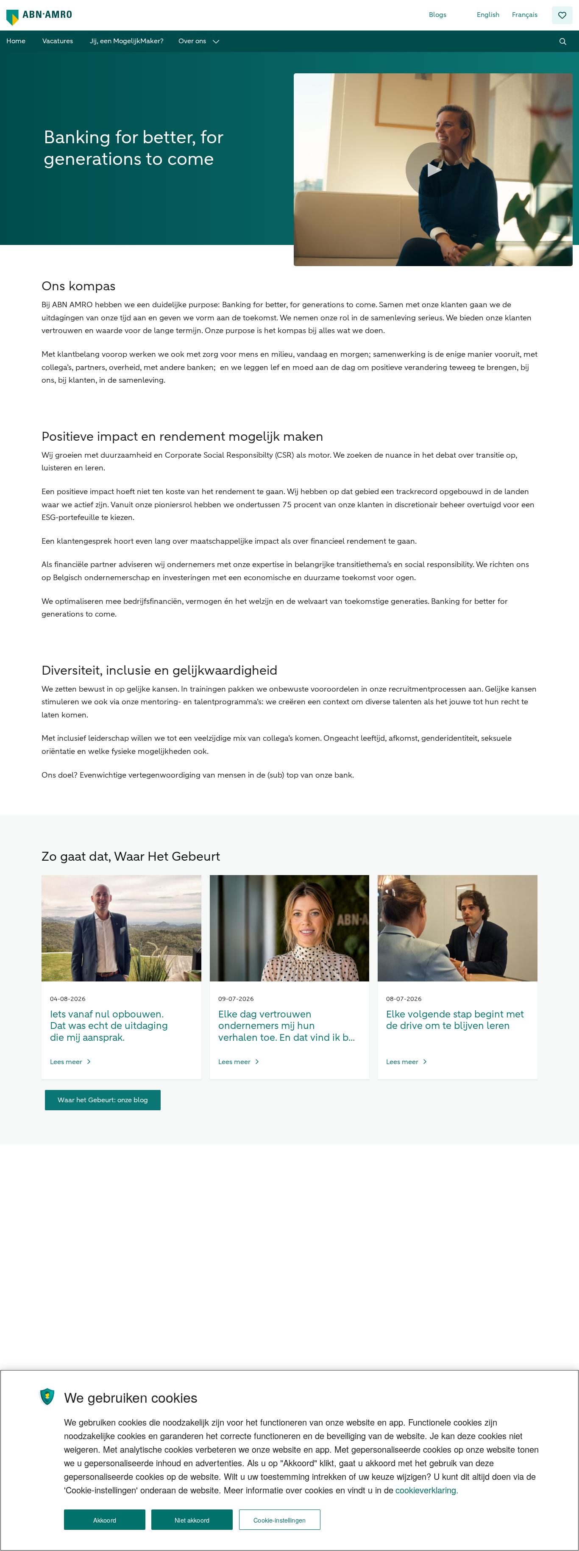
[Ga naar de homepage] (39, 18)
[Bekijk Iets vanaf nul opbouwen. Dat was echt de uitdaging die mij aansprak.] (121, 928)
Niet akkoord (192, 1519)
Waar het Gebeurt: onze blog (103, 1100)
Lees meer (66, 1062)
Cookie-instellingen (279, 1519)
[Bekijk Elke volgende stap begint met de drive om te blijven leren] (457, 928)
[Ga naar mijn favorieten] (562, 15)
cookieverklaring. (427, 1490)
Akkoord (104, 1519)
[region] (289, 1460)
